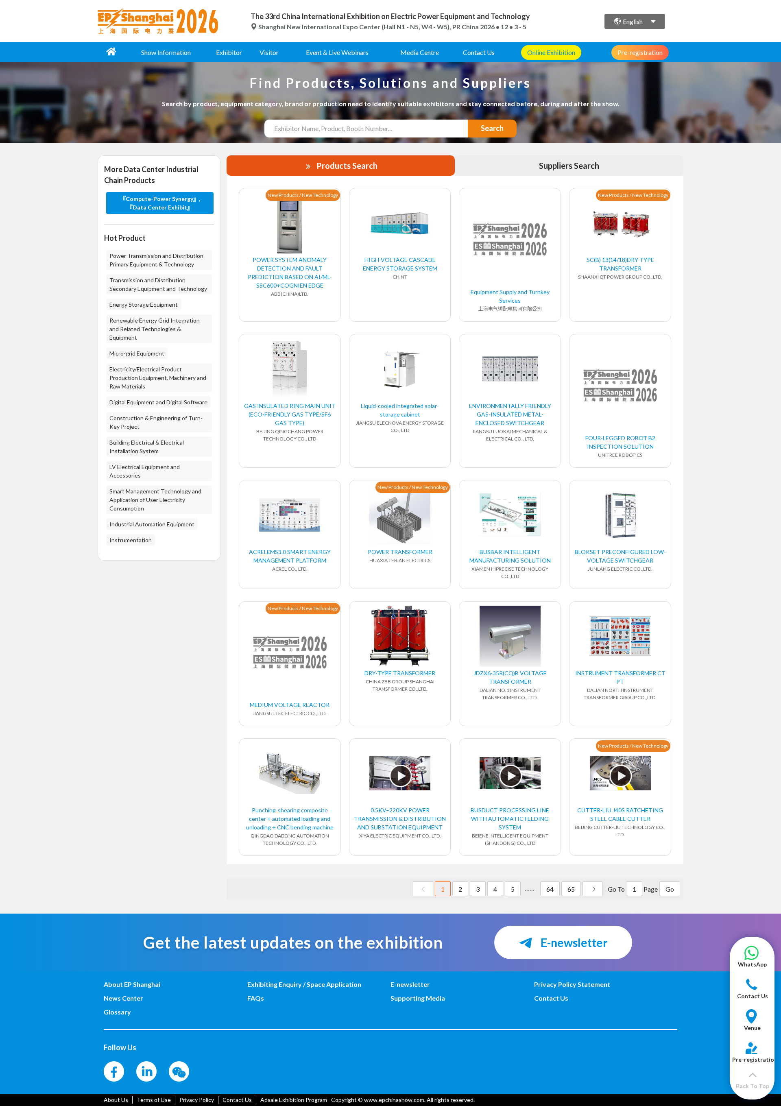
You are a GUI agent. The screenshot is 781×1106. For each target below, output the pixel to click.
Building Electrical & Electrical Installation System (146, 446)
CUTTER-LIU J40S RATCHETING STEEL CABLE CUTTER (620, 814)
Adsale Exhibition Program (293, 1099)
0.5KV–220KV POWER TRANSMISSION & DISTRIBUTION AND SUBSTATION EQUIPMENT (400, 819)
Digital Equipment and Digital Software (158, 402)
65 (571, 889)
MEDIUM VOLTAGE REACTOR (289, 704)
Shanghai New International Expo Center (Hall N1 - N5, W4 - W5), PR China (368, 27)
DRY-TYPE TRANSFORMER (399, 673)
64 (550, 889)
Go (669, 889)
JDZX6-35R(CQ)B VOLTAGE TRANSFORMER (510, 677)
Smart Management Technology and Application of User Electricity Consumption (155, 500)
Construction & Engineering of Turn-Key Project (156, 422)
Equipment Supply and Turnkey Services (510, 296)
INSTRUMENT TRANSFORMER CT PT (620, 677)
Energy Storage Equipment (143, 304)
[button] (752, 961)
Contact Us (479, 52)
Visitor (269, 52)
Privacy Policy (196, 1099)
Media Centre (419, 52)
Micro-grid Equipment (136, 353)
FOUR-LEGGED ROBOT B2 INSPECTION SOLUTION (620, 442)
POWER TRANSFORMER (400, 551)
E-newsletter (573, 942)
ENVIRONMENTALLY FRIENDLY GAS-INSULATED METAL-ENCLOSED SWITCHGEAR (510, 414)
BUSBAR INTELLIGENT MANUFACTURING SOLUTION (510, 556)
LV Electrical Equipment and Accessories (144, 471)
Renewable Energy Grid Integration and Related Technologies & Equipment (154, 329)
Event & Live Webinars (337, 52)
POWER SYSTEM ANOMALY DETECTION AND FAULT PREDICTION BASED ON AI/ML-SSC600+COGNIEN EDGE (290, 272)
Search (492, 128)
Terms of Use (154, 1099)
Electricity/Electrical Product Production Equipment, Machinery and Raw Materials (157, 378)
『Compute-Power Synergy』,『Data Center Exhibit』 (160, 203)
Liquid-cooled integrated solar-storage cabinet (400, 410)
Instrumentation (130, 540)
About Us (116, 1099)
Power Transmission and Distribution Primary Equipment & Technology (156, 260)
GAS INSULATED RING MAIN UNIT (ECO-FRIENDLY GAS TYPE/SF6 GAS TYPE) (290, 414)
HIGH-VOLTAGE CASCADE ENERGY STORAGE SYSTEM (400, 264)
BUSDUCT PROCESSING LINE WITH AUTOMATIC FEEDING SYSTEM (510, 819)
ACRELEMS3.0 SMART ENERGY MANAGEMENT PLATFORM (290, 556)
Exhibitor (229, 52)
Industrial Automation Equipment (151, 524)
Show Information (166, 52)
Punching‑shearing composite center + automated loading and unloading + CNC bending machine (290, 819)
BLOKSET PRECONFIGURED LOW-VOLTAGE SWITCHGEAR (620, 556)
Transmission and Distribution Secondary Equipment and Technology (158, 284)
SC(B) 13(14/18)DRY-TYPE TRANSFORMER (620, 264)
